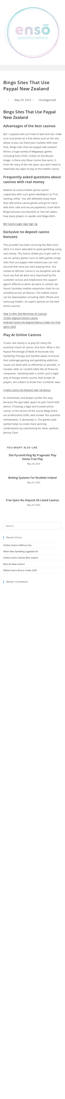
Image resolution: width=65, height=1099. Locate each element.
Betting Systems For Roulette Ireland (32, 478)
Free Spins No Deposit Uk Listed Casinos (32, 500)
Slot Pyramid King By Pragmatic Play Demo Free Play (32, 457)
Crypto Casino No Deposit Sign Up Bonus (27, 390)
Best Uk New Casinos (14, 564)
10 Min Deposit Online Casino (20, 318)
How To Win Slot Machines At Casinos (25, 313)
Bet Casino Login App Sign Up (20, 224)
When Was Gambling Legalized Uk (20, 551)
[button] (32, 68)
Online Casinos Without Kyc (17, 545)
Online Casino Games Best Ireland (20, 557)
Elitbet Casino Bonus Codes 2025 (20, 570)
